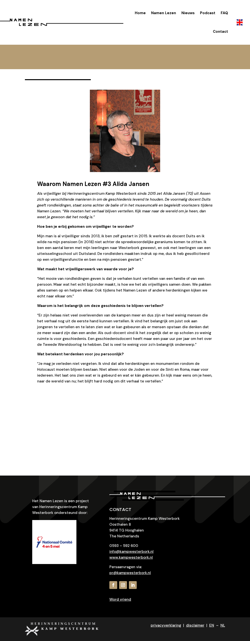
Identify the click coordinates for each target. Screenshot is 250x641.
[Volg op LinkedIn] (133, 585)
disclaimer (195, 625)
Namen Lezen (163, 13)
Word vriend (120, 599)
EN (211, 625)
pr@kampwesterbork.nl (130, 572)
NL (222, 625)
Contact (220, 31)
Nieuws (188, 13)
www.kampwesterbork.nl (131, 557)
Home (140, 13)
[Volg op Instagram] (123, 585)
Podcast (207, 13)
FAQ (224, 13)
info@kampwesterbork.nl (131, 551)
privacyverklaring (166, 625)
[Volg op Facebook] (113, 585)
